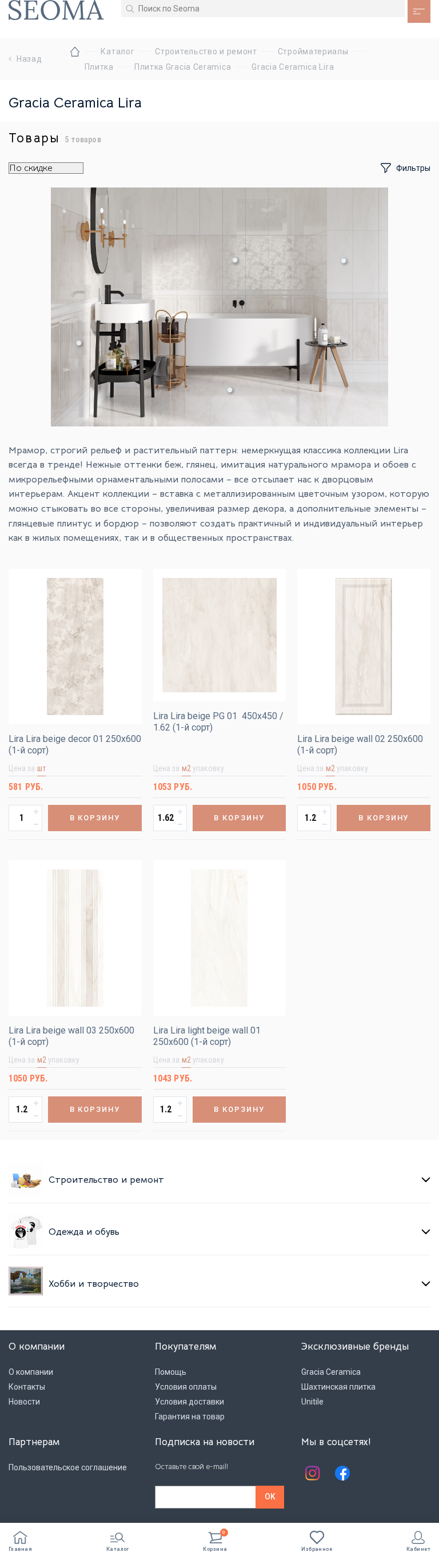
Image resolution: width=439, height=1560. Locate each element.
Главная (20, 1549)
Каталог (117, 1549)
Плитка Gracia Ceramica (182, 66)
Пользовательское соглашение (68, 1467)
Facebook (342, 1473)
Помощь (170, 1372)
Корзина (215, 1541)
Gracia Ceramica (331, 1372)
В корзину (95, 817)
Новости (24, 1401)
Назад (29, 58)
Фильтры (413, 168)
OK (270, 1496)
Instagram (312, 1473)
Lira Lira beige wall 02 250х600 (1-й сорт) (360, 744)
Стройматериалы (313, 51)
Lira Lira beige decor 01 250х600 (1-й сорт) (75, 744)
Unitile (312, 1401)
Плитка (99, 66)
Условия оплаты (186, 1386)
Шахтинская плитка (338, 1386)
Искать (129, 8)
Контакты (27, 1386)
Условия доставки (189, 1401)
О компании (31, 1372)
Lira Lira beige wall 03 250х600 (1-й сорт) (71, 1036)
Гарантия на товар (190, 1416)
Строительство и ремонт (206, 51)
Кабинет (418, 1549)
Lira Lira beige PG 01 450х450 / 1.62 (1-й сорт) (218, 722)
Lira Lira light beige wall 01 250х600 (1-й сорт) (207, 1036)
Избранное (316, 1549)
